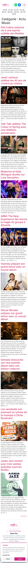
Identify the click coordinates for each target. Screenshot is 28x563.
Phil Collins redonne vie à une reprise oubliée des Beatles (12, 30)
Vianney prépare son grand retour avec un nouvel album (13, 266)
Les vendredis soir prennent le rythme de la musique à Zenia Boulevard (14, 414)
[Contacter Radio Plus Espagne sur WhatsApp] (15, 4)
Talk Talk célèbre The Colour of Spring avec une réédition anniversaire (13, 128)
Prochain (24, 516)
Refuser (8, 559)
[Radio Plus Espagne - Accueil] (5, 5)
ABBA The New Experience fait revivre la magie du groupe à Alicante (14, 221)
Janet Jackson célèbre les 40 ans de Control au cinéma (13, 80)
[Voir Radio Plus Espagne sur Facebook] (19, 4)
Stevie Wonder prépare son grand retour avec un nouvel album (13, 315)
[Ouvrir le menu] (24, 5)
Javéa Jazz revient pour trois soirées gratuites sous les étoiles (12, 465)
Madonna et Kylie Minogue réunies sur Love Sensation (13, 174)
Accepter (20, 559)
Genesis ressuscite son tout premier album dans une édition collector (12, 364)
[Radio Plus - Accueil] (14, 525)
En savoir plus (6, 555)
